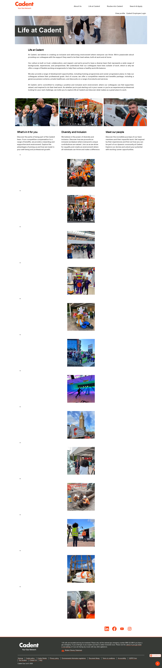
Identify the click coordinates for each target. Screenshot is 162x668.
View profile (120, 13)
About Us (77, 6)
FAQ (40, 660)
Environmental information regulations (74, 658)
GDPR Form (133, 658)
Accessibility (122, 658)
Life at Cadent (94, 6)
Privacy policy (54, 658)
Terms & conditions (109, 658)
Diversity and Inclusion (74, 132)
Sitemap (20, 658)
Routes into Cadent (115, 6)
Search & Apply (136, 6)
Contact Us (33, 660)
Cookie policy (30, 658)
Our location (23, 660)
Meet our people (115, 132)
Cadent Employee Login (136, 13)
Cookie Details (42, 658)
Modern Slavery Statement (73, 650)
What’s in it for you (27, 132)
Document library (94, 658)
